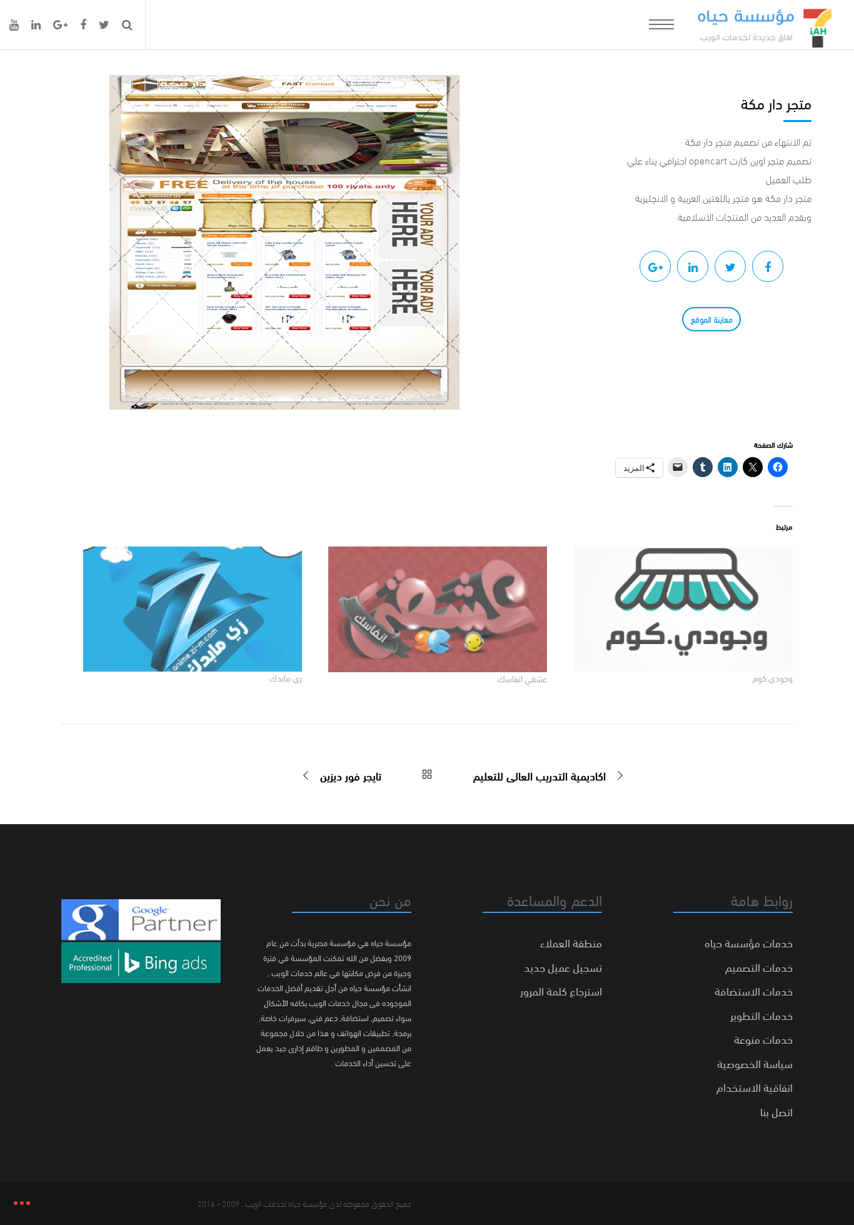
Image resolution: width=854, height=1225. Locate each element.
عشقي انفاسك (522, 678)
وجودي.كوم (773, 677)
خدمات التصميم (759, 966)
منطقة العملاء (571, 942)
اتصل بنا (776, 1110)
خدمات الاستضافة (754, 990)
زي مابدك (285, 677)
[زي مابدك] (185, 609)
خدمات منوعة (763, 1038)
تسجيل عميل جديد (563, 966)
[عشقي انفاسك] (431, 609)
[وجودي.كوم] (676, 609)
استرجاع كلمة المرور (561, 990)
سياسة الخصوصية (755, 1062)
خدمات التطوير (761, 1014)
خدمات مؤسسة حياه (749, 942)
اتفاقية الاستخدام (754, 1086)
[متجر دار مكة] (767, 266)
